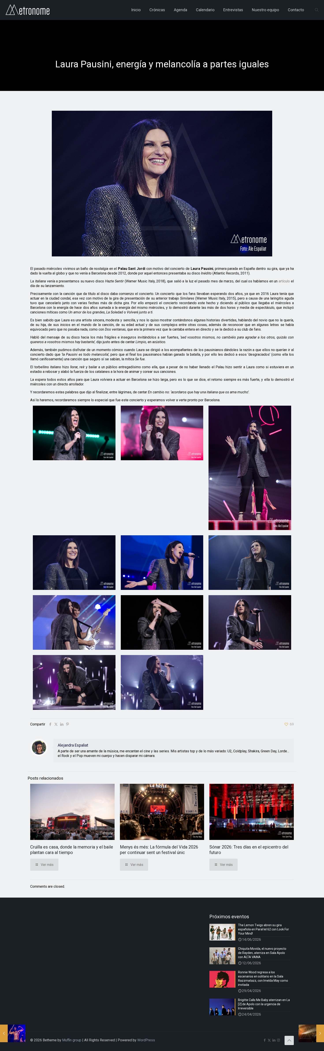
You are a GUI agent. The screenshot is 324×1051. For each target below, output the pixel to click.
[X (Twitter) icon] (269, 1040)
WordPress (146, 1040)
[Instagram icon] (278, 1040)
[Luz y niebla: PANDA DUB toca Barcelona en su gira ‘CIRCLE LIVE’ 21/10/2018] (311, 1033)
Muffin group (71, 1040)
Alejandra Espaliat (73, 745)
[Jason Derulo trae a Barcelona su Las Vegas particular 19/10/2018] (12, 1033)
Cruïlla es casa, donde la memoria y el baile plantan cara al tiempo (71, 849)
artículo (284, 281)
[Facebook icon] (264, 1040)
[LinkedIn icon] (274, 1040)
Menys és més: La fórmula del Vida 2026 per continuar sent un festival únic (159, 849)
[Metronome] (28, 10)
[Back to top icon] (289, 1040)
